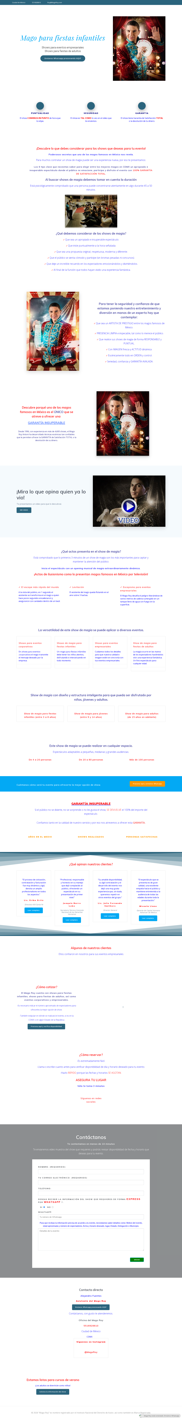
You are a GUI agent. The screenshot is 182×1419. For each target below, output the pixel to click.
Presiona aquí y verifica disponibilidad (46, 1026)
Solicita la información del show (52, 1392)
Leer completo (34, 910)
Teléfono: (45, 1188)
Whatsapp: (45, 1212)
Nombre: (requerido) (52, 1167)
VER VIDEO (24, 510)
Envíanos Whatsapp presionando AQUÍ (63, 58)
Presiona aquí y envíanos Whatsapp (147, 784)
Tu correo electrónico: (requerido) (62, 1178)
